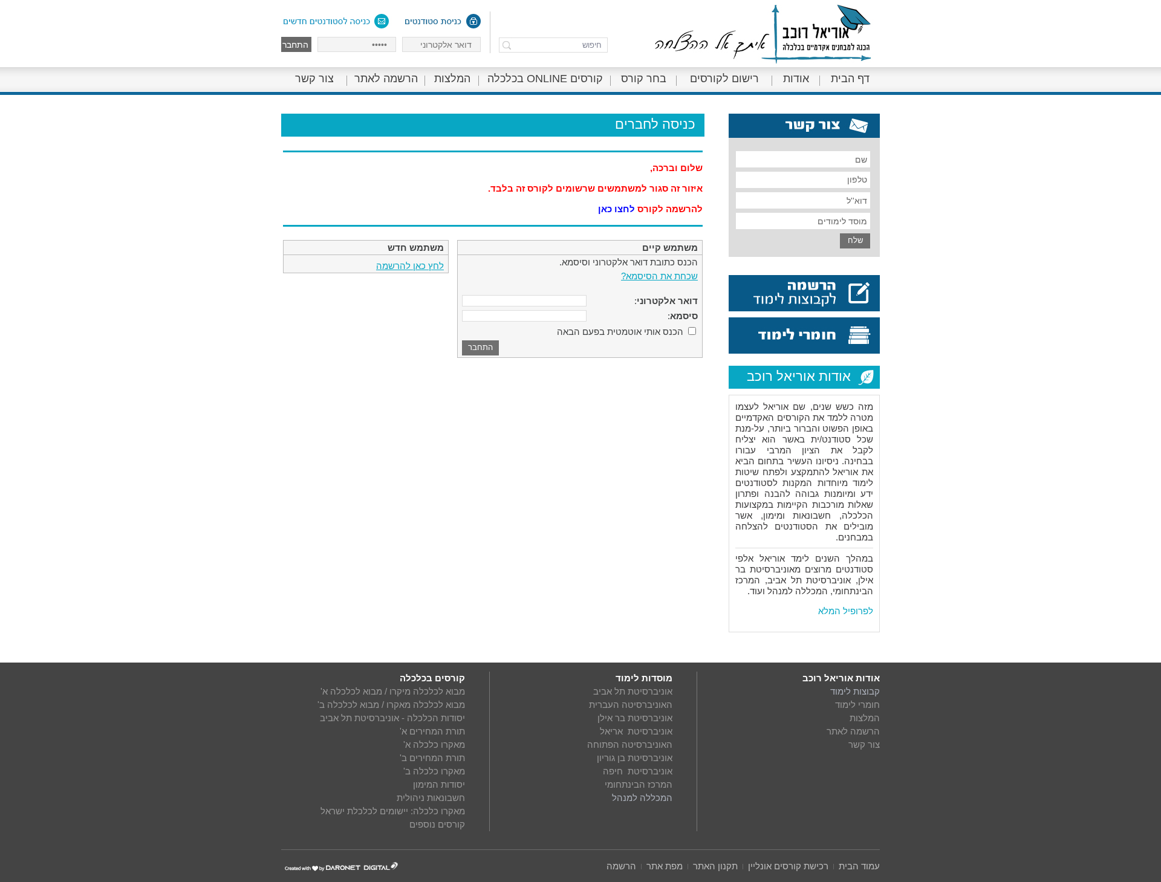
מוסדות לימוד (644, 678)
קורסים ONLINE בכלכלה (545, 79)
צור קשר (314, 79)
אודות (796, 79)
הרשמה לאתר (386, 79)
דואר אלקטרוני (667, 301)
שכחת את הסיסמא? (659, 276)
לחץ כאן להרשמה (410, 266)
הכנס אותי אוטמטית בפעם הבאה (620, 331)
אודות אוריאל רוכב (841, 678)
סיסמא (684, 316)
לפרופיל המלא (845, 611)
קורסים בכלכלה (432, 678)
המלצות (452, 79)
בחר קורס (643, 79)
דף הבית (850, 79)
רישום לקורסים (724, 79)
